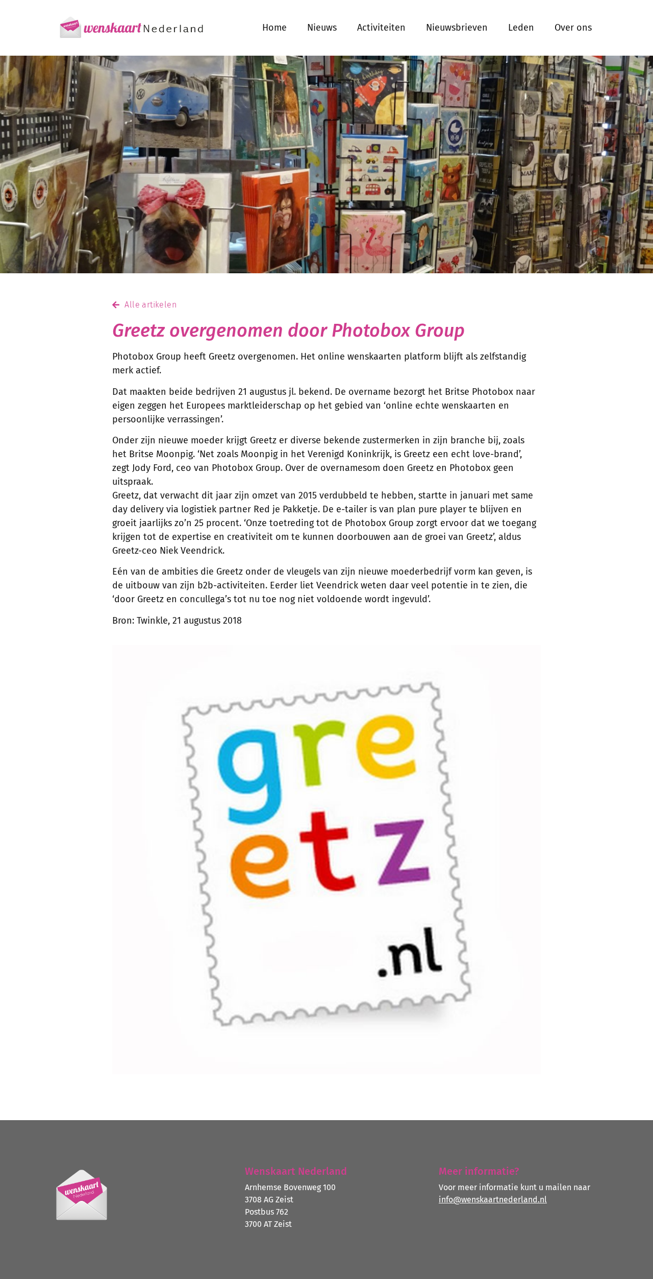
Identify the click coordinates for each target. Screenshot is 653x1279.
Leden (521, 27)
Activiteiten (381, 27)
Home (274, 27)
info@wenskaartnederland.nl (493, 1199)
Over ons (573, 27)
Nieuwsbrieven (457, 27)
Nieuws (322, 27)
